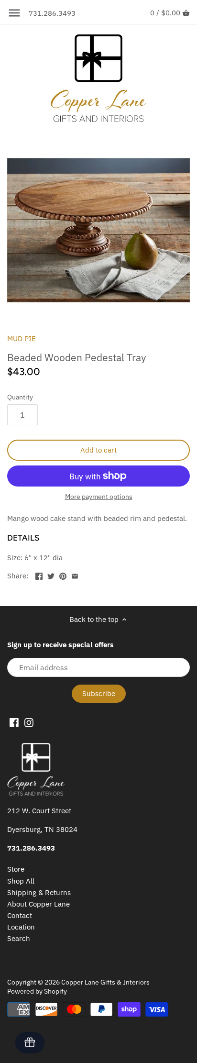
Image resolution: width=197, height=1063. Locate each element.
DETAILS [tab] (23, 538)
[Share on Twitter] (51, 574)
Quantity (20, 397)
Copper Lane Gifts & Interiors (105, 982)
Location (21, 926)
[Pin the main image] (62, 574)
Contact (19, 915)
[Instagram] (28, 722)
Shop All (20, 881)
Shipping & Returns (39, 892)
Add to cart (98, 449)
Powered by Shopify (37, 991)
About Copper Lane (38, 903)
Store (15, 869)
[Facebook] (14, 722)
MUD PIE (21, 338)
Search (18, 938)
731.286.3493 (52, 13)
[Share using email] (74, 574)
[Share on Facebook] (39, 574)
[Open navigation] (14, 13)
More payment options (98, 496)
